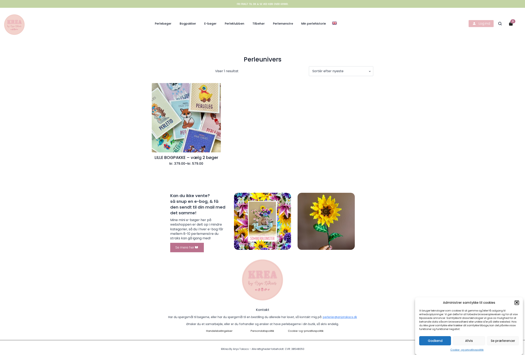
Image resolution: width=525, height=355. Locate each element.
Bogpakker (188, 24)
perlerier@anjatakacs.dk (340, 317)
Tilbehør (258, 24)
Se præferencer (503, 340)
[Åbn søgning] (500, 23)
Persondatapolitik (262, 331)
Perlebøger (163, 24)
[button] (517, 302)
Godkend (435, 340)
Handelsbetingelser (219, 331)
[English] (334, 22)
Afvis (469, 340)
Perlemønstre (283, 24)
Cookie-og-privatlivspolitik (306, 331)
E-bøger (210, 24)
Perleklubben (234, 24)
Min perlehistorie (313, 24)
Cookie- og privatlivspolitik (467, 350)
